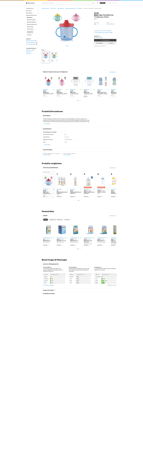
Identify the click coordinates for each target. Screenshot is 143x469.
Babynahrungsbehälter (31, 22)
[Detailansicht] (54, 278)
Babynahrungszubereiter (32, 24)
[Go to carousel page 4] (80, 100)
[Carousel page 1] (77, 100)
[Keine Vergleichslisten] (110, 3)
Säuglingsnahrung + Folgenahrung (48, 237)
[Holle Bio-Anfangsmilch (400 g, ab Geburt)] (116, 235)
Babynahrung (28, 51)
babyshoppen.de (97, 37)
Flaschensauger (30, 26)
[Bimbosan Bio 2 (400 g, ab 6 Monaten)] (76, 235)
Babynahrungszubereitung (31, 15)
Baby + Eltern (29, 10)
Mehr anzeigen (47, 123)
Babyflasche (29, 17)
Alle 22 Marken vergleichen (48, 285)
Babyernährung (29, 13)
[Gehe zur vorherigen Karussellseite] (44, 86)
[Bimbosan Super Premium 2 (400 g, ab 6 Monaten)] (89, 235)
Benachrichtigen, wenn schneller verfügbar (104, 32)
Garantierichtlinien (67, 154)
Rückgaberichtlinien (47, 154)
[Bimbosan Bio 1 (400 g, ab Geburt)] (48, 235)
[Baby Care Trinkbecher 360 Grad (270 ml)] (89, 86)
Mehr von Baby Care (111, 23)
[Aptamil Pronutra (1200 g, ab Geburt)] (62, 235)
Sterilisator (29, 34)
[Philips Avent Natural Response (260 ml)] (62, 184)
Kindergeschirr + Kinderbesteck (30, 32)
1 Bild (67, 46)
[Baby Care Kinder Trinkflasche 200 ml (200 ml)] (103, 86)
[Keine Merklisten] (113, 3)
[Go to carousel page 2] (78, 100)
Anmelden (102, 3)
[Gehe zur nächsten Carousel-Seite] (114, 86)
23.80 (96, 13)
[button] (105, 30)
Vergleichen (100, 43)
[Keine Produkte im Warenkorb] (116, 3)
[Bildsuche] (93, 3)
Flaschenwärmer (30, 29)
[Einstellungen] (97, 3)
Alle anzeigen (112, 72)
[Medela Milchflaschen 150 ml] (116, 184)
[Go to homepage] (30, 3)
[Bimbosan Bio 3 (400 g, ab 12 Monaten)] (103, 235)
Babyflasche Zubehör (31, 19)
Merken (111, 43)
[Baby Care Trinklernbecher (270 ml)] (76, 86)
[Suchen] (43, 3)
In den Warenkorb (106, 40)
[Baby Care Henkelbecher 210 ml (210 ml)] (48, 86)
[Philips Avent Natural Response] (76, 184)
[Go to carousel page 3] (79, 100)
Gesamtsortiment (30, 8)
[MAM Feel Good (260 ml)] (103, 184)
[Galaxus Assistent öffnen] (108, 3)
